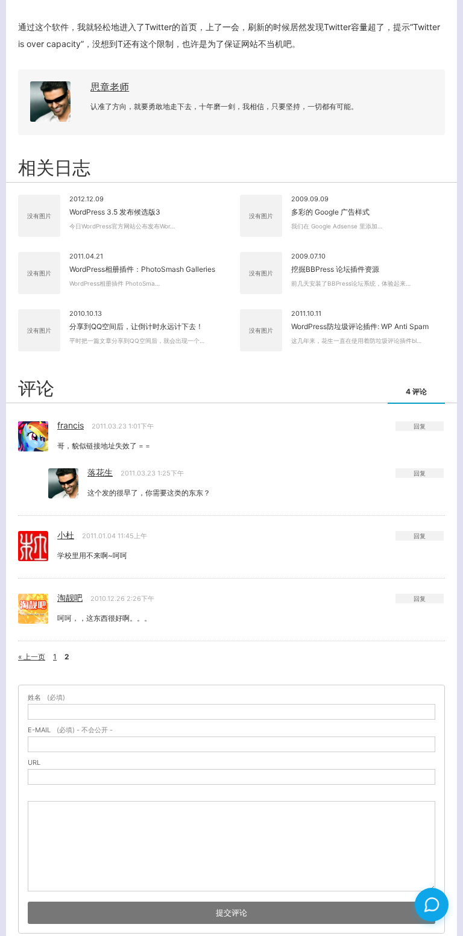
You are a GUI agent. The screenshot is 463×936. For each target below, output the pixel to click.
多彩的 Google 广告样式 (330, 211)
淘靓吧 (70, 597)
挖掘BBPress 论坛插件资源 (335, 269)
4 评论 (416, 391)
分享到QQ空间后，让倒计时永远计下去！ (136, 326)
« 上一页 (31, 656)
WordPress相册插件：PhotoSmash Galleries (142, 269)
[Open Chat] (432, 905)
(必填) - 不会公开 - (70, 730)
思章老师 (109, 87)
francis (70, 425)
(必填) (46, 697)
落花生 (100, 472)
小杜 (65, 535)
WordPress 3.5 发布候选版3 (114, 211)
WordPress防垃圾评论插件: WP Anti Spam (360, 326)
